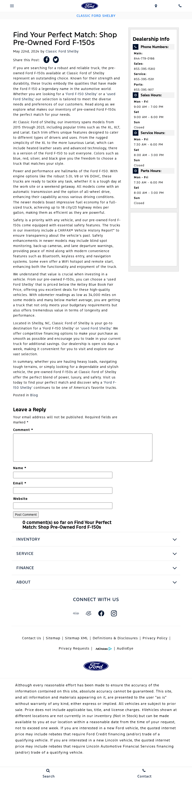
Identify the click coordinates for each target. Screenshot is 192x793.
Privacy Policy (155, 638)
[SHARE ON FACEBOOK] (46, 59)
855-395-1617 (144, 90)
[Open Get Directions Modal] (156, 6)
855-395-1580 (144, 69)
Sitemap (53, 638)
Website (20, 499)
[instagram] (114, 613)
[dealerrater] (88, 613)
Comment (23, 430)
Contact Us (31, 638)
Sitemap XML (76, 638)
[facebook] (101, 613)
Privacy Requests (74, 648)
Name (19, 468)
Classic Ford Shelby (62, 51)
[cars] (76, 613)
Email (19, 483)
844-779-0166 (144, 58)
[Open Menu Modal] (12, 6)
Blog (34, 395)
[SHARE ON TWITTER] (56, 59)
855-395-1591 (144, 79)
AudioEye (125, 648)
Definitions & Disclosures (115, 638)
